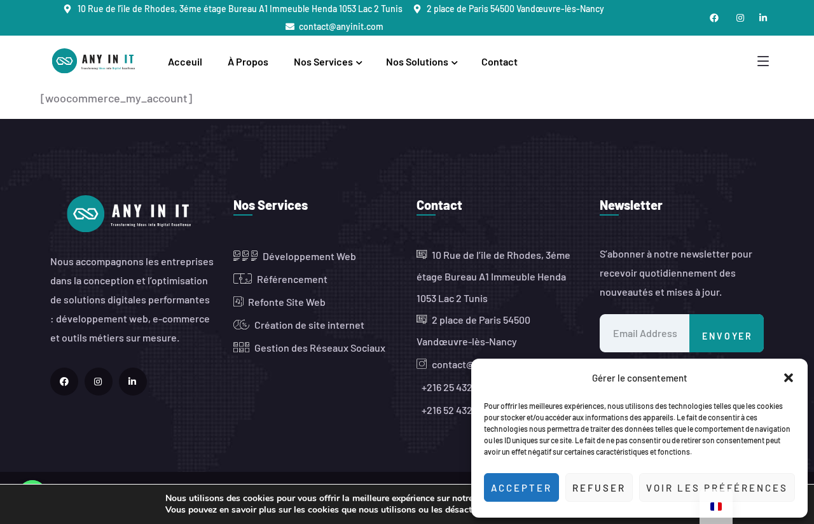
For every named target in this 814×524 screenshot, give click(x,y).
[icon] (64, 382)
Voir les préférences (717, 487)
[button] (788, 377)
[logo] (96, 60)
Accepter (521, 487)
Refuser (599, 487)
